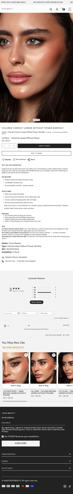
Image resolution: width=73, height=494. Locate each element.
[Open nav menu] (69, 9)
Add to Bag (44, 146)
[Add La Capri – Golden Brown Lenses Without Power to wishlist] (54, 355)
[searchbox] (10, 313)
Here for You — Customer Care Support (20, 261)
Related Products (13, 348)
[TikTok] (69, 486)
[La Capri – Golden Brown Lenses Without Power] (43, 370)
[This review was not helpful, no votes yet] (67, 335)
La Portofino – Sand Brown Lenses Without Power (14, 393)
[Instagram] (64, 486)
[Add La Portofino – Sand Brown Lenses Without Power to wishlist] (26, 355)
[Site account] (57, 9)
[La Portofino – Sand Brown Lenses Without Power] (16, 370)
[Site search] (50, 9)
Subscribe (21, 443)
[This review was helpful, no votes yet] (63, 335)
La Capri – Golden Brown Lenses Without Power (43, 392)
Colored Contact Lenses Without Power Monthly (33, 128)
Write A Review (36, 302)
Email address (8, 418)
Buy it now (36, 153)
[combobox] (29, 313)
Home (4, 132)
